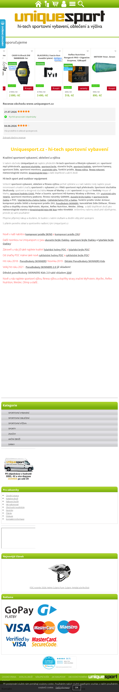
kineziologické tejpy (38, 173)
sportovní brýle (49, 166)
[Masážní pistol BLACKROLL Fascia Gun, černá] (47, 72)
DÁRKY (11, 444)
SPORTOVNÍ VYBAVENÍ (18, 412)
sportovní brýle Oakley (83, 239)
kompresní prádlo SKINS (38, 234)
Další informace (63, 687)
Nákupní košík (12, 501)
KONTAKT (6, 680)
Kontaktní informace (15, 519)
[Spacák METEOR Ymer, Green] (103, 67)
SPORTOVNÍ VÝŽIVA (17, 423)
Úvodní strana (12, 495)
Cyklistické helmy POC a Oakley (62, 200)
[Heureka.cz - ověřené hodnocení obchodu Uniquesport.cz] (59, 668)
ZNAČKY (12, 433)
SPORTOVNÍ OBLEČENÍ (18, 418)
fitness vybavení (96, 169)
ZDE (69, 272)
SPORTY (12, 428)
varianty (80, 88)
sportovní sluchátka (30, 166)
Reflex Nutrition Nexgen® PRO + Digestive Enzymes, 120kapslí (73, 57)
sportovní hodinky (82, 166)
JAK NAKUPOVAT (58, 677)
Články (9, 513)
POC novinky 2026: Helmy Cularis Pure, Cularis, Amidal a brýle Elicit (59, 587)
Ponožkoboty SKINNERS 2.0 (41, 267)
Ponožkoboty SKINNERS (67, 203)
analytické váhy (49, 169)
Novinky (9, 510)
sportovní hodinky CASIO (22, 193)
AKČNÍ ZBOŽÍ (14, 439)
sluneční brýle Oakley (81, 197)
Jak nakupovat (12, 504)
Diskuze (9, 516)
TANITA (6, 197)
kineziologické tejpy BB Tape (43, 209)
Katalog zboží (12, 498)
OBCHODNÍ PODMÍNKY (78, 677)
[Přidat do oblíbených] (28, 51)
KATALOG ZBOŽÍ (26, 677)
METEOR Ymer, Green (101, 57)
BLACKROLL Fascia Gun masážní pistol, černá (45, 57)
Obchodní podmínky (15, 507)
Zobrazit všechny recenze (14, 137)
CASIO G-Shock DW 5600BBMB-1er (18, 57)
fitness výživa (81, 169)
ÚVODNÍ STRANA (9, 677)
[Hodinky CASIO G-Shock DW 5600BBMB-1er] (19, 72)
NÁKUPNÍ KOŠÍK (42, 677)
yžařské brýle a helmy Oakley (32, 200)
